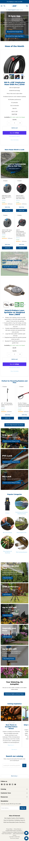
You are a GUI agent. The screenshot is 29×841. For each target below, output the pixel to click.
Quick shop (7, 207)
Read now (10, 745)
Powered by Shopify (14, 838)
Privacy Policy (9, 829)
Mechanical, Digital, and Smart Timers (14, 694)
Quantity (15, 119)
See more (14, 749)
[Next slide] (24, 76)
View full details (15, 140)
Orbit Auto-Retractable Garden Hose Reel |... (14, 822)
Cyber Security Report (6, 833)
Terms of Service (17, 829)
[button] (6, 76)
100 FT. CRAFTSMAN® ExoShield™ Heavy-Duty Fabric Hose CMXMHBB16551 (21, 233)
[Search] (24, 765)
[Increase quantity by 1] (20, 123)
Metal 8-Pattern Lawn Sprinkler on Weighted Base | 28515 (14, 312)
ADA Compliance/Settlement (19, 833)
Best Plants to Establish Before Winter (11, 726)
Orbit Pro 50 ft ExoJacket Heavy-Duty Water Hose (20, 197)
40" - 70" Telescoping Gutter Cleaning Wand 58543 (6, 404)
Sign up (23, 808)
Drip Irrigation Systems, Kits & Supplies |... (14, 818)
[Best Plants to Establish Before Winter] (11, 713)
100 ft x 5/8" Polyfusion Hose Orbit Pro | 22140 (14, 83)
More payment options (14, 136)
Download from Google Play (14, 32)
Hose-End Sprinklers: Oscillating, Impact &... (14, 820)
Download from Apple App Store (14, 36)
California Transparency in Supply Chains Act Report (13, 832)
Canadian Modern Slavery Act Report (14, 830)
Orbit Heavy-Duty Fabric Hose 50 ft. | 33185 (6, 197)
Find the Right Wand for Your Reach (14, 425)
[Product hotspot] (18, 671)
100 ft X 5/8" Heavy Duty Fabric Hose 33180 (7, 231)
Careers (14, 835)
